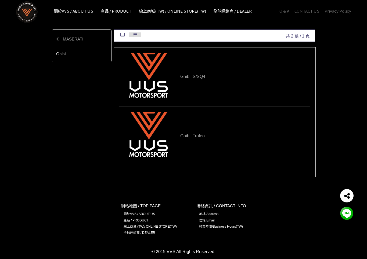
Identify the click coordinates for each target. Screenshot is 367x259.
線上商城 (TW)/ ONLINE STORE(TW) (150, 226)
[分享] (347, 195)
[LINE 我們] (347, 213)
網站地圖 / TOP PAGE (141, 206)
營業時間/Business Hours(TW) (221, 226)
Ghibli (61, 53)
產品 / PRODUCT (136, 220)
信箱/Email (207, 220)
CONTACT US (306, 11)
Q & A (284, 11)
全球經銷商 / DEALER (139, 232)
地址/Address (208, 214)
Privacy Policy (338, 11)
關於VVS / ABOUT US (139, 214)
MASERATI (72, 39)
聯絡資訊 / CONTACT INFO (221, 206)
